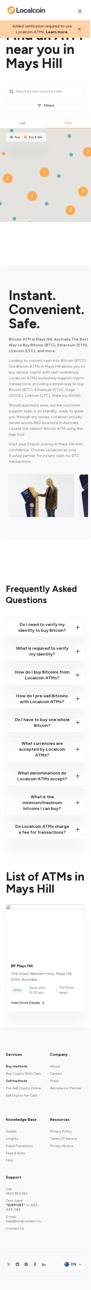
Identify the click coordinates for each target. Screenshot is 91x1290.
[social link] (9, 1264)
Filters (49, 105)
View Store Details (25, 1003)
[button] (12, 130)
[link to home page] (26, 10)
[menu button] (79, 11)
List (23, 123)
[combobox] (49, 91)
